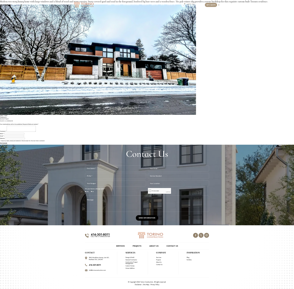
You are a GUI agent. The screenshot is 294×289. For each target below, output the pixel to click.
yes (86, 191)
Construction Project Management (131, 262)
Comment (3, 131)
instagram (206, 235)
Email (2, 136)
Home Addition (130, 268)
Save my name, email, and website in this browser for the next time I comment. (23, 141)
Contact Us (171, 5)
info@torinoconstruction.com (97, 270)
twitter (201, 235)
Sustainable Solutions (131, 5)
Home (109, 5)
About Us (155, 5)
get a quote (211, 5)
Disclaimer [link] (138, 284)
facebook (195, 235)
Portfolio (189, 260)
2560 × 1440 (3, 115)
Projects (145, 5)
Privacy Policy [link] (155, 284)
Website (2, 138)
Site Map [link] (146, 284)
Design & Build (129, 257)
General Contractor (131, 260)
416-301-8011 (193, 6)
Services (117, 5)
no (92, 191)
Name (2, 133)
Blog (162, 5)
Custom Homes (129, 266)
